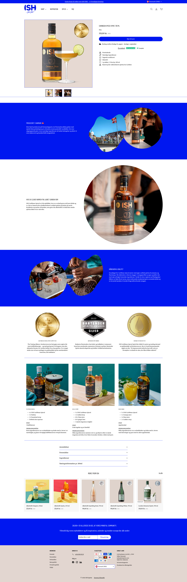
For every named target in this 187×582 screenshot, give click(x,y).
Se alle (161, 473)
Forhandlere (53, 559)
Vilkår (51, 567)
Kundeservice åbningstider (124, 565)
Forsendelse (63, 453)
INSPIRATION (54, 9)
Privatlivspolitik (54, 565)
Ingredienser (64, 458)
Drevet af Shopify (99, 578)
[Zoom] (58, 54)
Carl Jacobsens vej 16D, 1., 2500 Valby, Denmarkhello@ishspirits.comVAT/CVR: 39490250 (125, 557)
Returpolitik (53, 562)
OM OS (64, 9)
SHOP (43, 9)
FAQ (73, 9)
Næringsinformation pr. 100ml (70, 464)
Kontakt (52, 554)
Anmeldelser (64, 447)
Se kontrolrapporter (122, 562)
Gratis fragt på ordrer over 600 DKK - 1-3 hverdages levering (84, 2)
